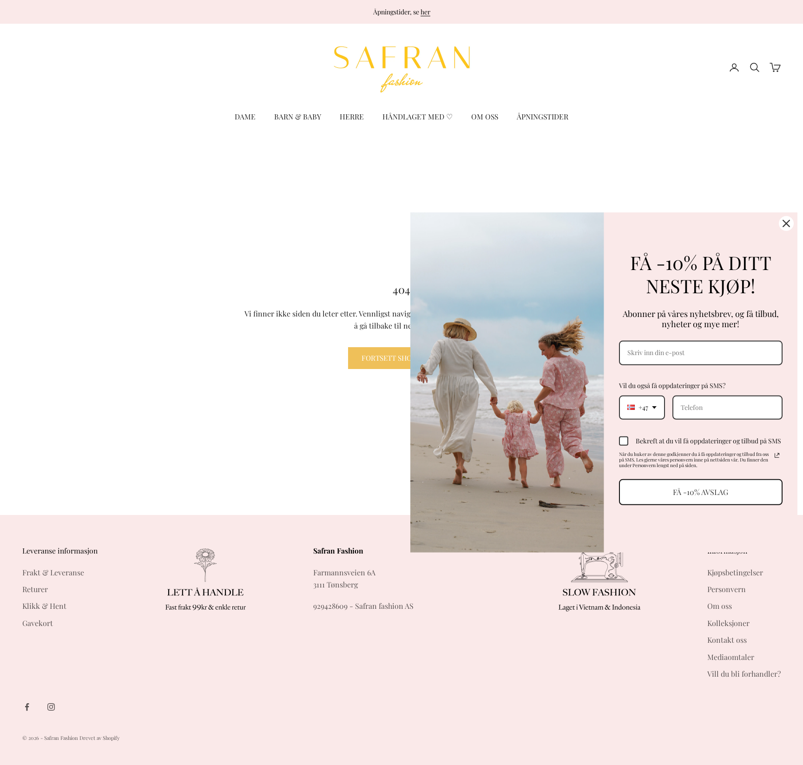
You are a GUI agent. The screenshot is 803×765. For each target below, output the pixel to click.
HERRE (352, 116)
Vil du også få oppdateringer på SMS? (672, 385)
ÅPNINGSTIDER (542, 116)
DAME (245, 116)
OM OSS (484, 116)
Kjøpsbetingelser (735, 572)
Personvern (726, 589)
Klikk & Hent (44, 606)
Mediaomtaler (730, 657)
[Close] (786, 223)
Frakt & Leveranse (53, 572)
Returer (35, 589)
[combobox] (642, 407)
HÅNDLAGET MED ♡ (417, 116)
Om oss (719, 606)
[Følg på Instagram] (51, 707)
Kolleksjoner (728, 623)
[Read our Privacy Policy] (777, 455)
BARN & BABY (297, 116)
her (425, 11)
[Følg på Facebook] (27, 707)
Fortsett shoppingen (402, 358)
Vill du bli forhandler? (744, 674)
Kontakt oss (727, 640)
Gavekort (37, 623)
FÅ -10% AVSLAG (700, 492)
